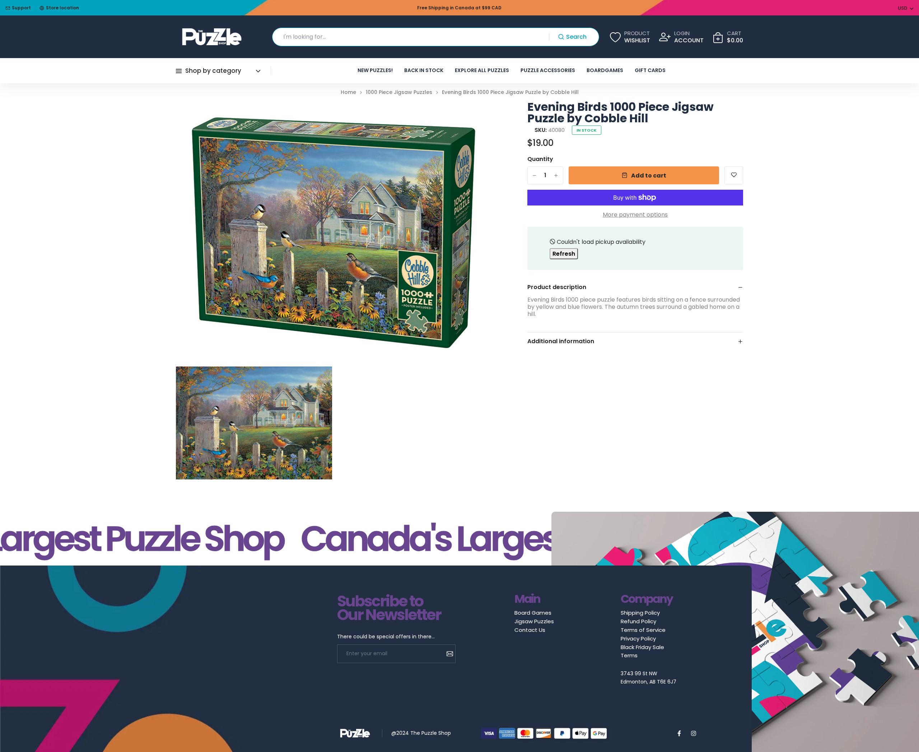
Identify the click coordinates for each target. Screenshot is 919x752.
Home (348, 92)
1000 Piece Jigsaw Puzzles (399, 92)
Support (21, 7)
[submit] (447, 653)
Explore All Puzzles (482, 70)
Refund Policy (638, 621)
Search (576, 37)
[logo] (212, 37)
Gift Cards (650, 70)
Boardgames (605, 70)
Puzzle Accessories (548, 70)
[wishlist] (733, 175)
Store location (62, 7)
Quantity (540, 159)
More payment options (635, 214)
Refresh (563, 254)
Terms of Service (643, 630)
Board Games (532, 612)
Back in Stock (423, 70)
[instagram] (693, 733)
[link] (481, 115)
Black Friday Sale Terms (642, 651)
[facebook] (679, 733)
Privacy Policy (638, 638)
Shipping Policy (640, 612)
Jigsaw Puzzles (534, 621)
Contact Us (529, 630)
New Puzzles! (375, 70)
